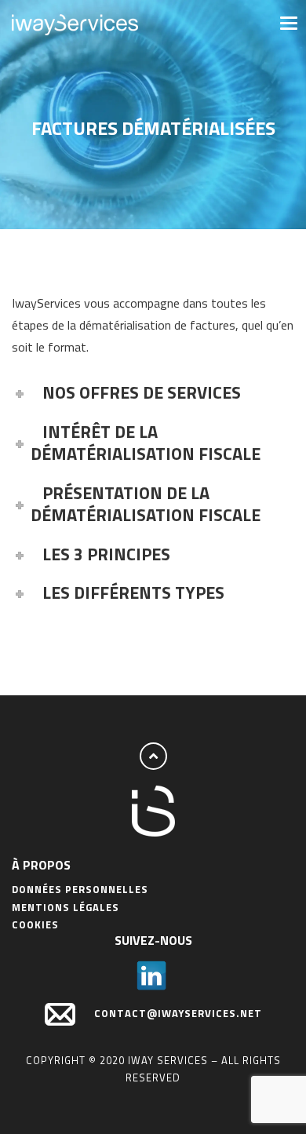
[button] (287, 21)
